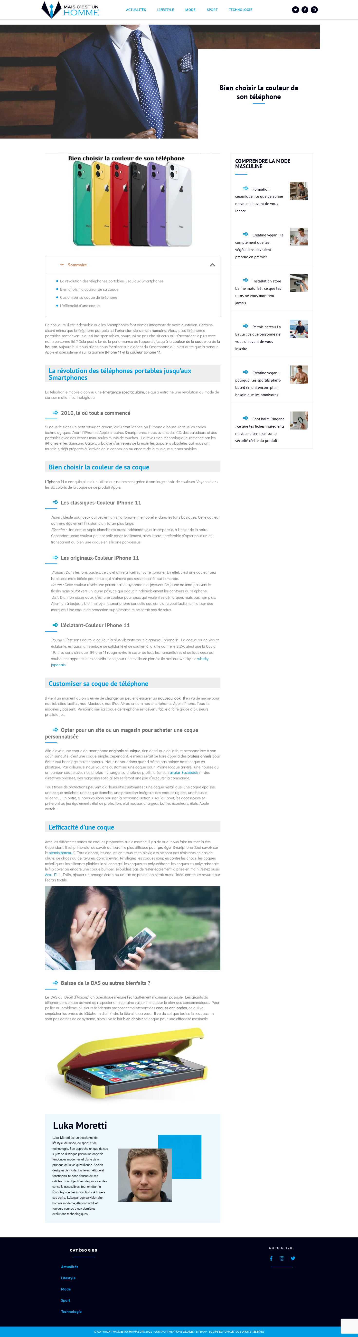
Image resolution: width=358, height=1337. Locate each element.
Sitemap (201, 1331)
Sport (212, 9)
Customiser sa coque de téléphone (88, 297)
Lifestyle (165, 9)
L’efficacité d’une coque (80, 305)
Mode (190, 9)
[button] (212, 265)
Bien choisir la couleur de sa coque (89, 289)
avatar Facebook (184, 772)
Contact (160, 1331)
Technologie (240, 9)
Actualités (136, 9)
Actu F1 (51, 874)
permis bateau (60, 852)
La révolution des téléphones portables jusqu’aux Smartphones (111, 280)
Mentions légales (181, 1331)
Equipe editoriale (221, 1331)
